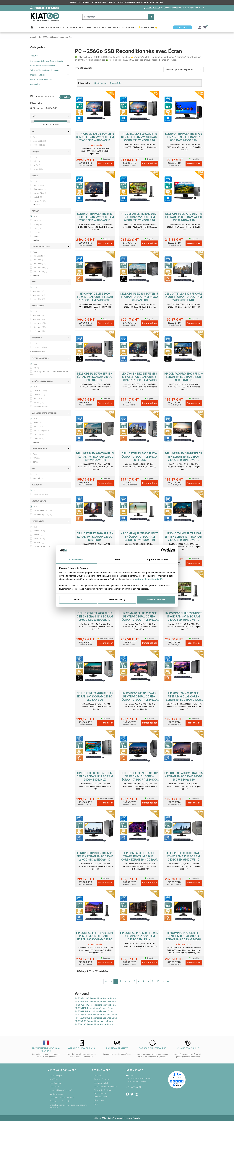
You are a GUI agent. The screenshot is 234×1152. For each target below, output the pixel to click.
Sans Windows (40, 406)
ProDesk (38, 197)
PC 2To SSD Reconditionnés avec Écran (94, 1024)
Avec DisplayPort (41, 547)
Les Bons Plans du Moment (41, 79)
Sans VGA (38, 535)
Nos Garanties (55, 1083)
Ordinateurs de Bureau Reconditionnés (46, 61)
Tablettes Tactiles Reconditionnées (44, 70)
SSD (36, 368)
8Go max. (39, 319)
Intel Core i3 (39, 256)
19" (36, 458)
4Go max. (38, 315)
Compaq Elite (40, 193)
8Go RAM (39, 295)
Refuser (78, 599)
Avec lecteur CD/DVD (43, 511)
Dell (36, 161)
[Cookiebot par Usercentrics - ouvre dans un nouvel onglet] (163, 550)
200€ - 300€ (39, 141)
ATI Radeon (38, 438)
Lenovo (38, 169)
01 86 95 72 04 (153, 8)
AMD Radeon (39, 435)
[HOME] (33, 27)
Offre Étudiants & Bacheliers (105, 1087)
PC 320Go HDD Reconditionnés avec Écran (95, 1001)
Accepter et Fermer (156, 599)
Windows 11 (39, 395)
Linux (37, 399)
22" (35, 462)
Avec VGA (39, 531)
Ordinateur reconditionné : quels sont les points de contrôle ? (68, 1106)
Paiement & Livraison (102, 1079)
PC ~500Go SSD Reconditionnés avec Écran (96, 1018)
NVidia (37, 423)
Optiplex (38, 185)
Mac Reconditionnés (38, 75)
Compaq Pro (39, 201)
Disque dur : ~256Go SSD (45, 108)
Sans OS (38, 403)
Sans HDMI (38, 543)
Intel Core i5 (39, 260)
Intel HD (38, 427)
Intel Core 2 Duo (40, 268)
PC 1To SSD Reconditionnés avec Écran (94, 1021)
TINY (36, 236)
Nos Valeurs (55, 1079)
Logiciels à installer (101, 1083)
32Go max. (39, 327)
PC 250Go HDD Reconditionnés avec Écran (95, 998)
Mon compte (99, 1100)
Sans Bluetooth (40, 494)
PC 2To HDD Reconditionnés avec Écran (94, 1011)
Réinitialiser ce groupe (38, 351)
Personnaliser (115, 599)
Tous (35, 137)
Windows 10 (40, 391)
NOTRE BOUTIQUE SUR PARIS (152, 2)
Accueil (34, 55)
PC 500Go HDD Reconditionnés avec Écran (95, 1005)
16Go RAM (39, 299)
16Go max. (39, 323)
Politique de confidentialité (60, 1101)
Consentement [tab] (76, 559)
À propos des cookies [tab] (157, 559)
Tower (37, 229)
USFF (36, 232)
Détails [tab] (117, 559)
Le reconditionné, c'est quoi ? (61, 1090)
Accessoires (35, 84)
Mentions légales (56, 1094)
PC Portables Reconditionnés (42, 66)
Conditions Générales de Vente (62, 1098)
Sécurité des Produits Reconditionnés (102, 1091)
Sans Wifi (38, 478)
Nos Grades (54, 1087)
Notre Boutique (56, 1076)
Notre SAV (98, 1076)
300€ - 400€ (39, 145)
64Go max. (39, 331)
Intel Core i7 (39, 264)
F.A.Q (96, 1104)
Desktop (38, 225)
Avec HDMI (39, 539)
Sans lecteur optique (42, 515)
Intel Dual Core (40, 272)
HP (36, 165)
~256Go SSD (40, 347)
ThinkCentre (39, 189)
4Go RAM (38, 291)
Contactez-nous (100, 1097)
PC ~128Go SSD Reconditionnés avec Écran (96, 1014)
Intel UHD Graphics (41, 431)
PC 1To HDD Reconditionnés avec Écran (94, 1008)
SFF (37, 221)
